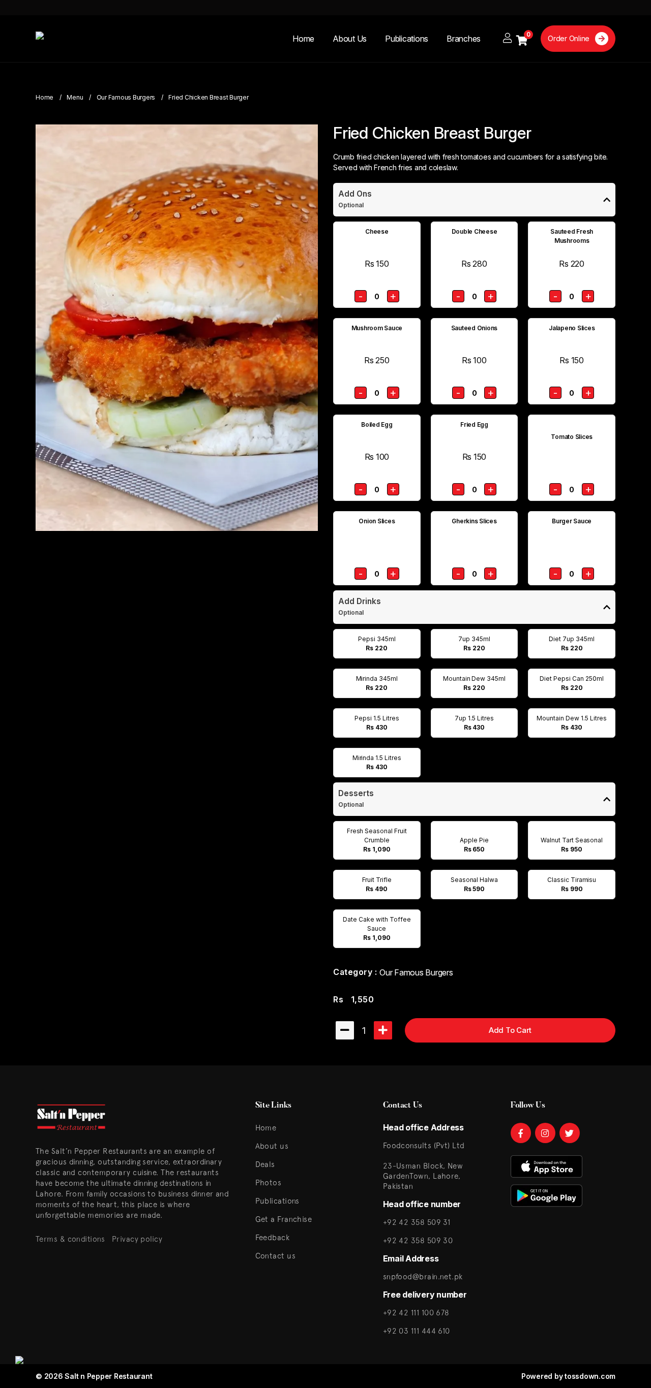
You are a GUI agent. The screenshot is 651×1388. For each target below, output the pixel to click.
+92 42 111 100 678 (416, 1312)
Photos (268, 1182)
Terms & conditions (70, 1239)
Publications (406, 39)
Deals (265, 1164)
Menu (75, 97)
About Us (350, 39)
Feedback (272, 1237)
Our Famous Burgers (126, 97)
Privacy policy (137, 1239)
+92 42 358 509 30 (418, 1240)
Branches (464, 39)
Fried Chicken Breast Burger (208, 97)
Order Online (569, 38)
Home (303, 39)
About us (272, 1146)
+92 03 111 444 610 (416, 1331)
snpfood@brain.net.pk (423, 1276)
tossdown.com (590, 1376)
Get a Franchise (283, 1219)
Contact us (275, 1255)
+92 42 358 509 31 (417, 1222)
